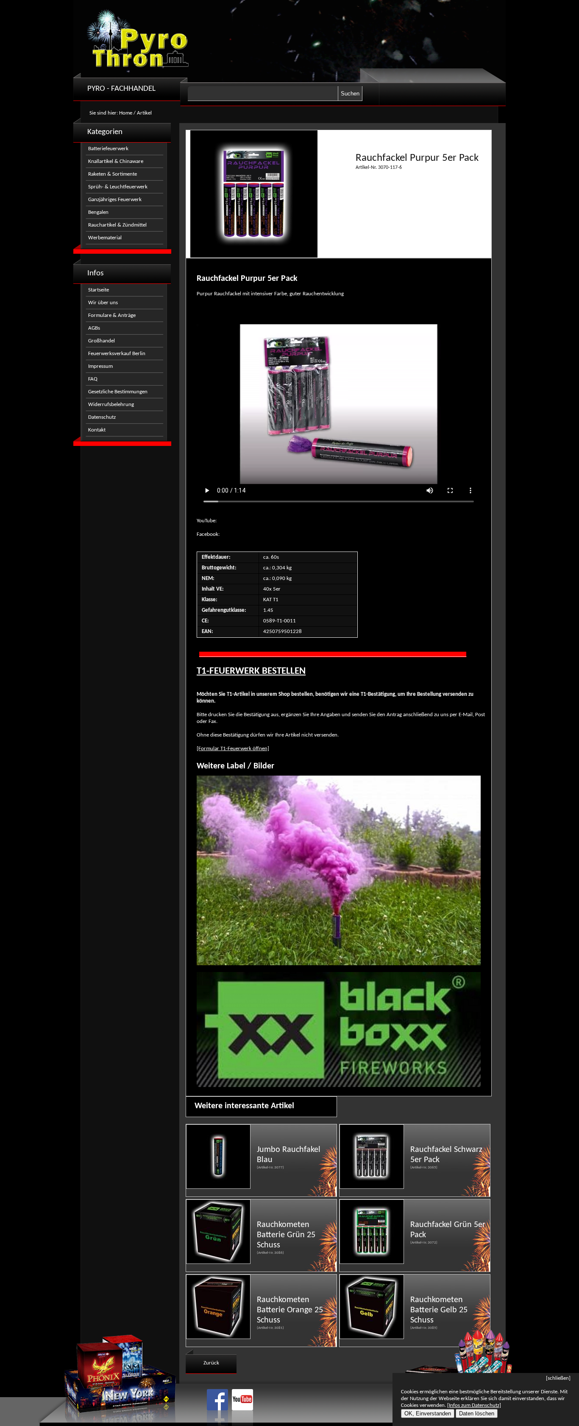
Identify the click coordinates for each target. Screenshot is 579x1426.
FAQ (92, 379)
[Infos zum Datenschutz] (474, 1405)
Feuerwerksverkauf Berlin (116, 353)
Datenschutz (102, 417)
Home (125, 113)
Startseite (98, 290)
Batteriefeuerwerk (108, 148)
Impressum (100, 366)
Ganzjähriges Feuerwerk (115, 199)
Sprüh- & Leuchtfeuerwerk (118, 187)
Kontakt (97, 430)
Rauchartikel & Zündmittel (117, 225)
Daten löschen (476, 1413)
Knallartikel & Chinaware (115, 161)
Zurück (211, 1363)
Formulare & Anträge (112, 315)
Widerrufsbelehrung (111, 404)
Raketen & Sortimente (112, 174)
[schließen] (558, 1378)
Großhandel (101, 341)
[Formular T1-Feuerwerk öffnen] (233, 748)
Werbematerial (105, 238)
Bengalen (98, 212)
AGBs (94, 328)
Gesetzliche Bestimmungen (118, 392)
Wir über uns (103, 302)
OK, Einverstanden (427, 1413)
